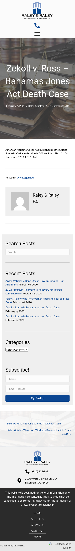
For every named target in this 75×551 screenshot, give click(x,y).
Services (37, 524)
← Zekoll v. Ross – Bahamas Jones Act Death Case (32, 423)
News (37, 536)
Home (37, 513)
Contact (37, 530)
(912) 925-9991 (41, 471)
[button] (37, 34)
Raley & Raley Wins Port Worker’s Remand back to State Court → (39, 431)
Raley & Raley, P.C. (38, 105)
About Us (37, 518)
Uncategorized (25, 177)
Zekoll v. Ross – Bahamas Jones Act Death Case (32, 307)
